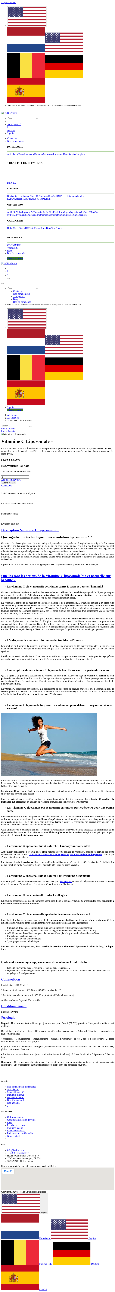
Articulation (12, 154)
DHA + (61, 196)
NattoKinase (35, 228)
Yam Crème (56, 228)
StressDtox (46, 228)
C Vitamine (24, 196)
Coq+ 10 (34, 196)
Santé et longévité (76, 154)
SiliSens (68, 215)
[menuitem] (26, 51)
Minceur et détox (60, 154)
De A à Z (11, 183)
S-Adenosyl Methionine (36, 215)
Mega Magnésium (71, 212)
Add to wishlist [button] (8, 483)
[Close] (2, 283)
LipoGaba (38, 198)
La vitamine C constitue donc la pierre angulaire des (65, 854)
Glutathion (71, 196)
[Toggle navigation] (8, 278)
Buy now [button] (16, 480)
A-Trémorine (37, 212)
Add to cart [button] (6, 480)
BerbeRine (48, 212)
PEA (12, 215)
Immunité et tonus (43, 154)
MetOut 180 (85, 212)
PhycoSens (20, 215)
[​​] (7, 1105)
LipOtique (28, 198)
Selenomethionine (56, 215)
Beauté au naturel (26, 154)
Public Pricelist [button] (8, 428)
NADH (25, 228)
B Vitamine (13, 196)
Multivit (46, 198)
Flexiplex (57, 212)
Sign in (10, 133)
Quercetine (18, 198)
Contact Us (6, 485)
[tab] (57, 530)
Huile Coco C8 (14, 228)
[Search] (30, 426)
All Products (13, 415)
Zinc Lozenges (79, 215)
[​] (7, 1081)
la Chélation (66, 881)
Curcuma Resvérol (48, 196)
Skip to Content (8, 2)
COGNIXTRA (14, 245)
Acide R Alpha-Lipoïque (19, 212)
